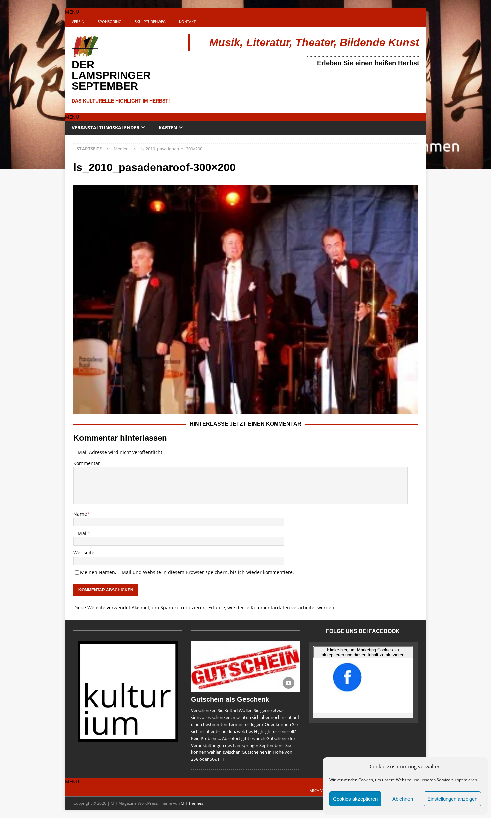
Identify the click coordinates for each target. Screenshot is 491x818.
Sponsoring (109, 21)
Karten (168, 127)
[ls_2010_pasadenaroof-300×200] (245, 410)
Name (80, 513)
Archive (317, 790)
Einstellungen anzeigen (452, 799)
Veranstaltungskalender (105, 127)
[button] (72, 12)
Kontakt (187, 21)
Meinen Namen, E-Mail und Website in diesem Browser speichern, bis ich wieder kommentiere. (187, 572)
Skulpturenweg (150, 21)
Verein (78, 21)
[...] (221, 759)
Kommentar (86, 463)
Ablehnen (402, 799)
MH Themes (192, 803)
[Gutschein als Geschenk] (245, 666)
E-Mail (80, 533)
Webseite (83, 552)
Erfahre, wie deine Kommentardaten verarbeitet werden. (272, 607)
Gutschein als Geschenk (230, 699)
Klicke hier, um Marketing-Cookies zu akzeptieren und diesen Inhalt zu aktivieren (363, 652)
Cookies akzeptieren (355, 799)
